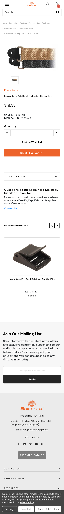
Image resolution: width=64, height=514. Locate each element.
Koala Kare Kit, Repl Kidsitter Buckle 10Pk (32, 279)
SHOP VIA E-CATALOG (32, 455)
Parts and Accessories (30, 23)
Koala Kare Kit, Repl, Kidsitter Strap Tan (21, 33)
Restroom (46, 23)
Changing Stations (25, 28)
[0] (56, 4)
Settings (9, 509)
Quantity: (11, 126)
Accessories (9, 28)
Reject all (26, 509)
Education (13, 23)
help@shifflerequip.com (35, 429)
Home (4, 23)
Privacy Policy (26, 502)
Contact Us (10, 208)
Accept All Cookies (48, 509)
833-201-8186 (36, 415)
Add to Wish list (32, 142)
